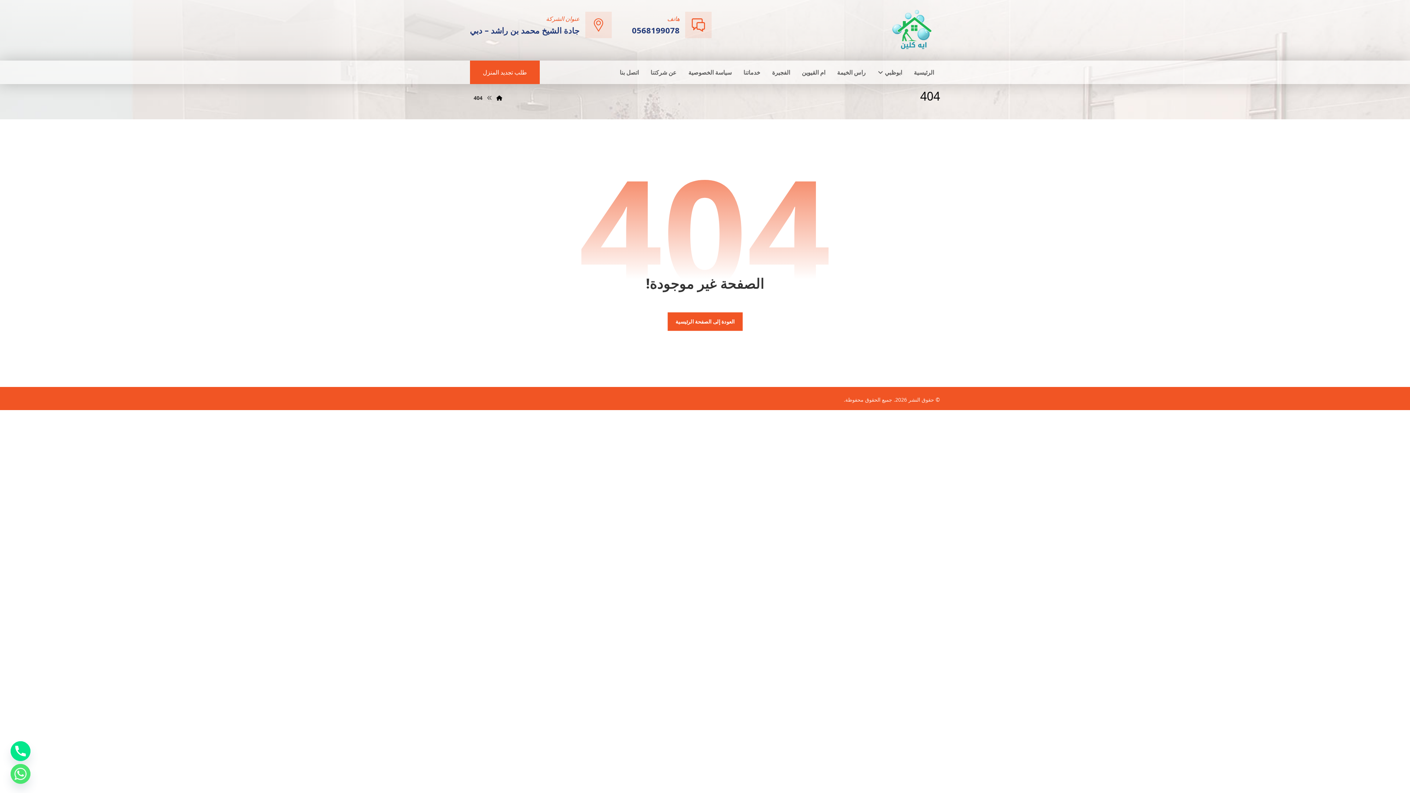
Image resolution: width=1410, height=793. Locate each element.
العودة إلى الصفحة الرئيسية (704, 321)
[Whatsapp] (20, 774)
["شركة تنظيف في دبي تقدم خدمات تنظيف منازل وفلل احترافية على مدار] (912, 29)
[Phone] (20, 751)
